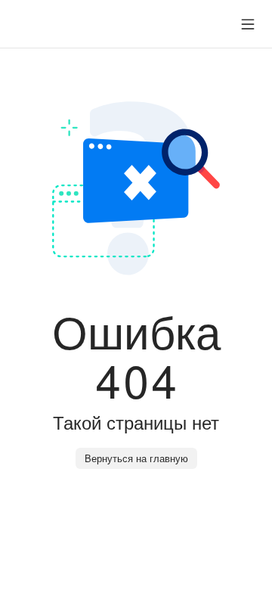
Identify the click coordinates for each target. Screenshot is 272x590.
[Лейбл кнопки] (247, 24)
